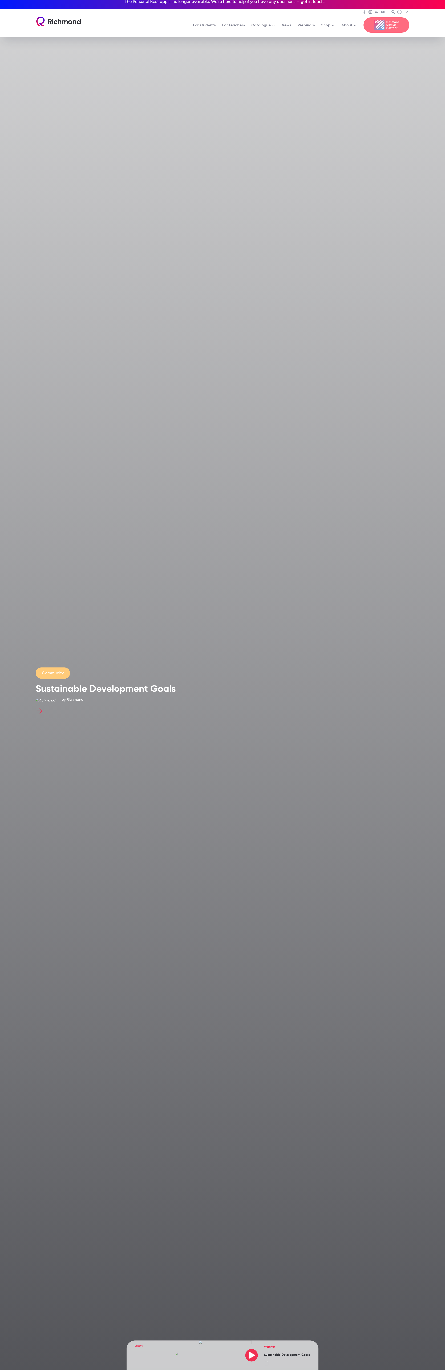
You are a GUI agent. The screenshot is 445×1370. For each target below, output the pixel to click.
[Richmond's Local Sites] (402, 12)
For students (204, 25)
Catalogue (261, 25)
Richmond (75, 699)
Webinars (306, 25)
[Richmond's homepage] (59, 21)
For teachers (233, 25)
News (286, 25)
